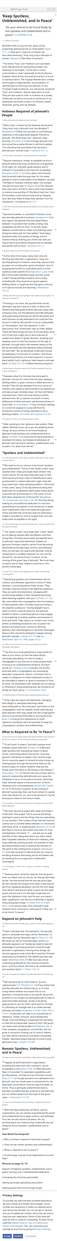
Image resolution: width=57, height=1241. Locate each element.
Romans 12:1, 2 (36, 245)
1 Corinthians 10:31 (36, 690)
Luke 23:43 (47, 271)
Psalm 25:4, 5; (47, 1010)
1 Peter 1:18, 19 (31, 969)
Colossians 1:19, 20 (12, 773)
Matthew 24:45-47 (19, 959)
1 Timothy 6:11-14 (28, 985)
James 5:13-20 (43, 414)
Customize (30, 1236)
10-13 (24, 363)
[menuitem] (4, 3)
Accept (7, 1236)
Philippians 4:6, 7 (42, 1026)
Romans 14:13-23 (45, 826)
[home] (4, 3)
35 (10, 1013)
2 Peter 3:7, (15, 363)
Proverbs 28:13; (28, 414)
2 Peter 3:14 (16, 419)
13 (49, 598)
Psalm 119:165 (27, 1042)
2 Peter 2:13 (16, 571)
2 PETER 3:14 (24, 35)
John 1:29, (29, 500)
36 (35, 500)
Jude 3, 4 (7, 719)
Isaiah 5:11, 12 (29, 636)
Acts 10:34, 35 (29, 1068)
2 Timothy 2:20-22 (20, 667)
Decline (18, 1236)
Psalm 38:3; (41, 785)
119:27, (5, 1013)
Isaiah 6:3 (16, 58)
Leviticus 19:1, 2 (39, 150)
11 (8, 52)
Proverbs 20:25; (10, 173)
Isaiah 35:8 (33, 185)
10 (50, 937)
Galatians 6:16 (43, 217)
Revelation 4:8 (10, 131)
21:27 (21, 173)
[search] (54, 3)
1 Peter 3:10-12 (21, 866)
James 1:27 (31, 201)
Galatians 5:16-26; (31, 1010)
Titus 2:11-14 (9, 1078)
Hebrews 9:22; (16, 500)
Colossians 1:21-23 (19, 1097)
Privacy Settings (43, 1229)
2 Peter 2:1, (42, 598)
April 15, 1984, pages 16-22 (23, 638)
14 (7, 290)
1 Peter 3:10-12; (35, 902)
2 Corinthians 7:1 (23, 404)
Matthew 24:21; (33, 271)
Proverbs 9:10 (19, 141)
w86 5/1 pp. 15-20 (19, 9)
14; (7, 500)
